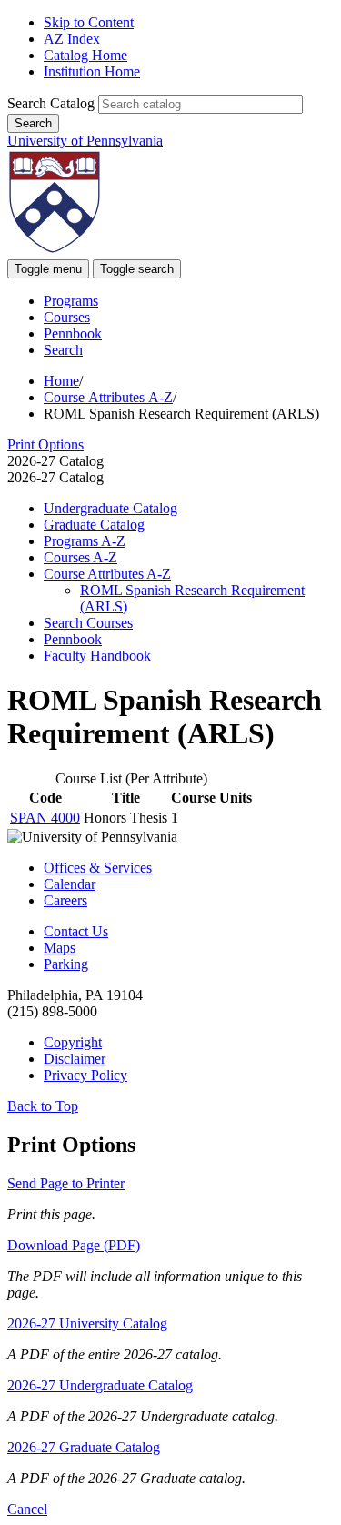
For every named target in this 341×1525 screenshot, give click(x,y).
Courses (67, 317)
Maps (59, 947)
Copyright (73, 1042)
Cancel (27, 1509)
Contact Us (76, 931)
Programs (71, 300)
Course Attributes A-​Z (107, 573)
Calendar (69, 884)
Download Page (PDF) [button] (73, 1245)
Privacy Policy (85, 1075)
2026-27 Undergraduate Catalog (100, 1385)
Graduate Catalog (94, 524)
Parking (66, 964)
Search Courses (88, 623)
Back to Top (42, 1106)
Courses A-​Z (80, 557)
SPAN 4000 (45, 817)
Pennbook (73, 333)
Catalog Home (85, 55)
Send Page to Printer (66, 1183)
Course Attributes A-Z (108, 397)
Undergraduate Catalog (110, 508)
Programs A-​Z (84, 541)
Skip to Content (89, 22)
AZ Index (72, 38)
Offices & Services (98, 867)
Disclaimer (74, 1058)
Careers (65, 900)
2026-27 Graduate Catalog (83, 1447)
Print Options (45, 444)
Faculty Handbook (97, 655)
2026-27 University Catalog (87, 1323)
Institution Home (92, 71)
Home (61, 381)
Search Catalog (51, 103)
